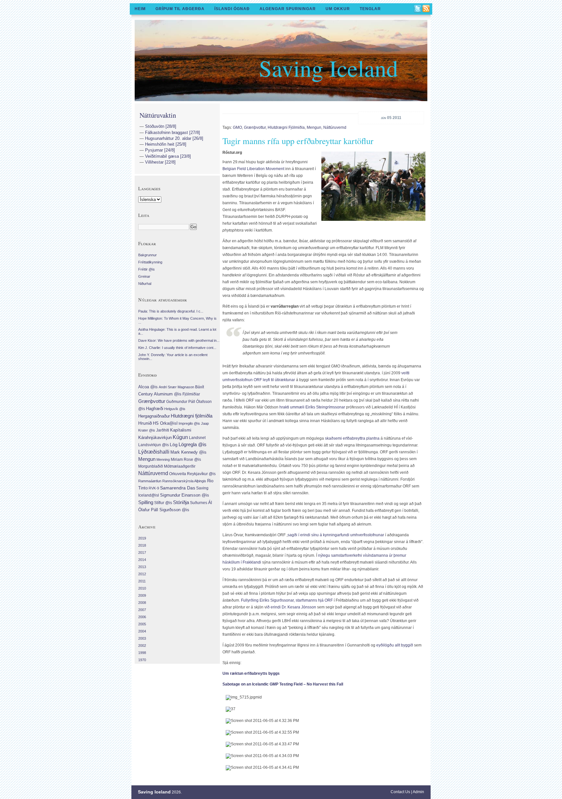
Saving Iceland (328, 67)
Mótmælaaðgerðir (179, 466)
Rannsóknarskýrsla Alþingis (184, 481)
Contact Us (400, 792)
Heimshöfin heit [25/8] (165, 144)
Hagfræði (154, 408)
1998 (142, 653)
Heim (140, 9)
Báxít (199, 387)
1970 (142, 660)
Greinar (144, 276)
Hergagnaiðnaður (154, 416)
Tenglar (370, 9)
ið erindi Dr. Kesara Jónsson (291, 607)
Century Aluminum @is (159, 394)
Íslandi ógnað (232, 9)
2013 (142, 567)
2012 (142, 574)
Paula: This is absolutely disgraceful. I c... (170, 311)
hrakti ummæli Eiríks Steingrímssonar (312, 407)
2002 (142, 645)
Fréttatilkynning (150, 262)
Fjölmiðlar (191, 394)
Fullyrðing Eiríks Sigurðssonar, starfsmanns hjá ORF (287, 600)
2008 (142, 603)
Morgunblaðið (150, 466)
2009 (142, 595)
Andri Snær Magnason (176, 387)
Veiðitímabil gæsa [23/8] (168, 156)
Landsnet (197, 437)
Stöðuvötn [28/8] (160, 126)
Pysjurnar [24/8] (160, 150)
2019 (142, 538)
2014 (142, 560)
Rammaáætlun (149, 481)
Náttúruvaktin (158, 115)
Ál (210, 502)
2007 (142, 610)
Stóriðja (181, 502)
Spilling (145, 502)
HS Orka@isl (165, 423)
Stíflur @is (163, 503)
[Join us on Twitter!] (418, 9)
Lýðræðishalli (153, 452)
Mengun (314, 127)
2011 (142, 581)
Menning (163, 459)
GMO (237, 127)
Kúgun (180, 437)
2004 (142, 631)
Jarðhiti (162, 430)
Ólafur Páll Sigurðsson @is (163, 509)
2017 (142, 552)
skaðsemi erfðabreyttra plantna (352, 438)
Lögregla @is (193, 444)
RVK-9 (154, 488)
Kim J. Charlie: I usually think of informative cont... (177, 348)
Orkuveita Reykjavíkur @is (192, 474)
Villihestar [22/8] (160, 162)
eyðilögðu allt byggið (394, 645)
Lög (174, 444)
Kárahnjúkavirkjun (155, 437)
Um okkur (338, 9)
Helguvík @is (174, 409)
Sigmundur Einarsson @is (184, 495)
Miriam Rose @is (186, 459)
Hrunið (145, 423)
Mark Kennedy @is (188, 452)
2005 (142, 624)
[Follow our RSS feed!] (426, 9)
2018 (142, 545)
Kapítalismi (180, 430)
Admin (418, 792)
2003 (142, 638)
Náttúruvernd (334, 127)
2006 (142, 617)
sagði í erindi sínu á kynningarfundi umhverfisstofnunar (336, 535)
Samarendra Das (177, 488)
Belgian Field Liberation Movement (253, 168)
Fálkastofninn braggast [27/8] (172, 132)
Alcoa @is (148, 386)
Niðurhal (144, 284)
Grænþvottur (255, 127)
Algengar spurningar (288, 9)
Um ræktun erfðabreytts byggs (251, 673)
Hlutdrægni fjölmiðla (286, 127)
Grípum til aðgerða (180, 9)
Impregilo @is (189, 423)
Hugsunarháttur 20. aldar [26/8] (174, 138)
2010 (142, 588)
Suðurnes (198, 502)
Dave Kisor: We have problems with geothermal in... (179, 340)
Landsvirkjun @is (153, 445)
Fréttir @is (146, 269)
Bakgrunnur (147, 255)
